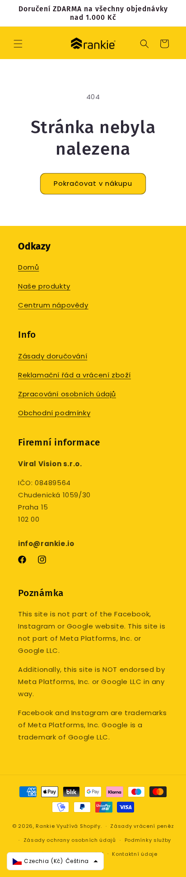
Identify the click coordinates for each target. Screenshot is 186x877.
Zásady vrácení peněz (142, 826)
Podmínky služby (148, 840)
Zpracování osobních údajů (67, 394)
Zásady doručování (52, 356)
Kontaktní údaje (135, 854)
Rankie (45, 826)
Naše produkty (44, 286)
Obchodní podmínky (54, 413)
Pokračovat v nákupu (93, 183)
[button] (18, 44)
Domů (28, 267)
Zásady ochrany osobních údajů (69, 840)
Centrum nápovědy (53, 305)
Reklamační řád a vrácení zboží (74, 375)
